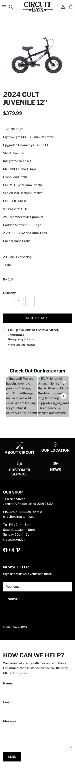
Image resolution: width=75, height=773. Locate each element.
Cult (10, 279)
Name (7, 683)
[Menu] (4, 6)
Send (12, 756)
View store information (21, 344)
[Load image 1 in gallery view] (37, 51)
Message (9, 721)
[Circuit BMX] (37, 7)
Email (7, 702)
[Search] (12, 6)
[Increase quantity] (30, 301)
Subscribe (17, 599)
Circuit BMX (20, 627)
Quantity (9, 293)
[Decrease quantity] (7, 301)
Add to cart (37, 318)
